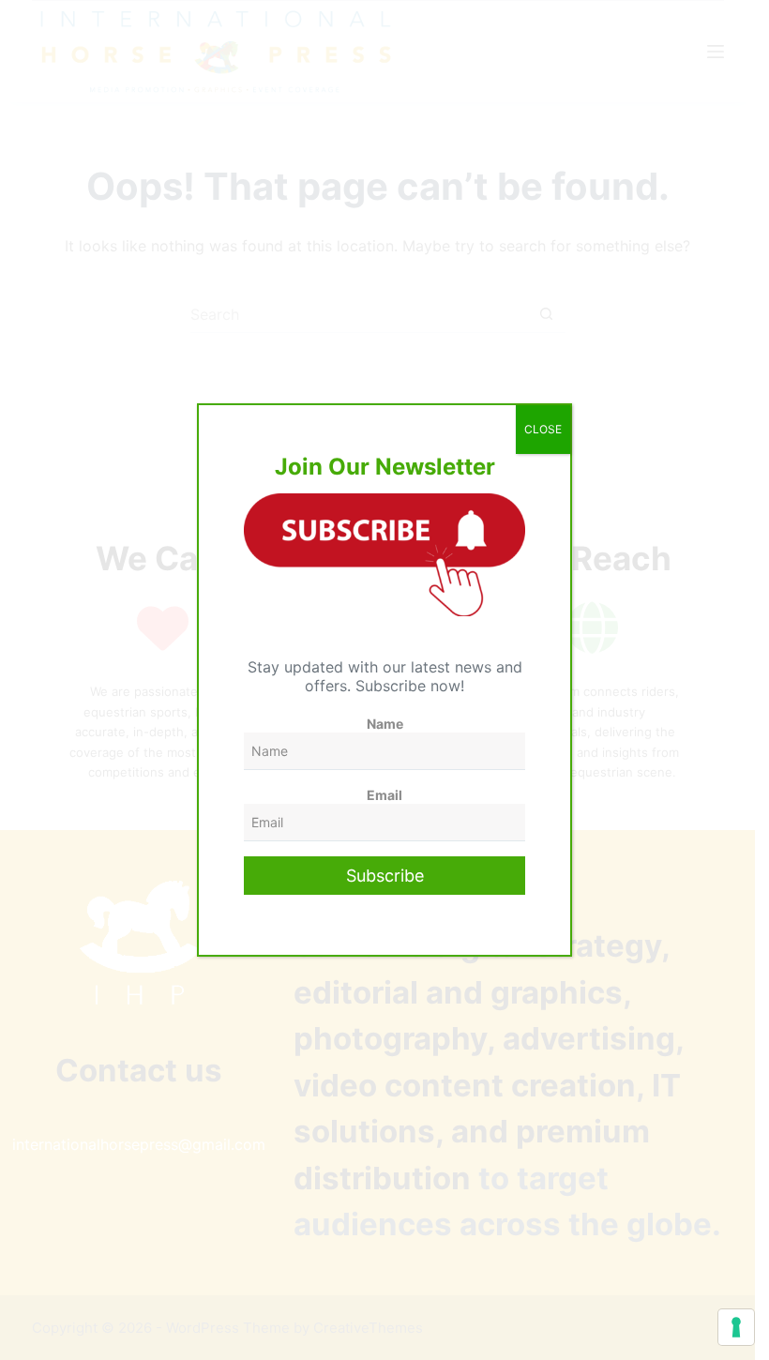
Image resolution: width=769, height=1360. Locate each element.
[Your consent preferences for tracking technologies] (736, 1327)
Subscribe (385, 875)
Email (384, 795)
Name (385, 724)
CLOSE (543, 429)
